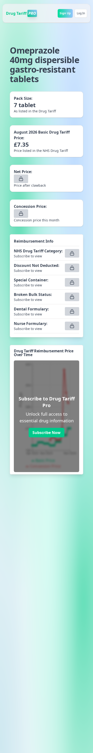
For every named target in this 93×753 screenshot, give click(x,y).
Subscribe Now (46, 432)
